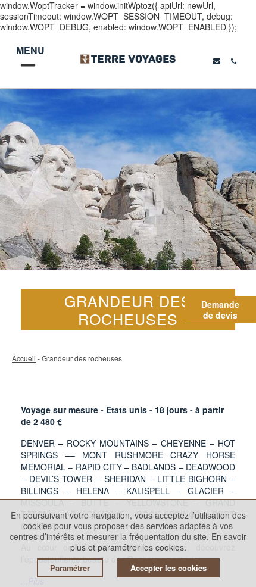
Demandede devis (220, 309)
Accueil (24, 358)
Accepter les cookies (168, 568)
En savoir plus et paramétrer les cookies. (158, 541)
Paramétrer (70, 568)
